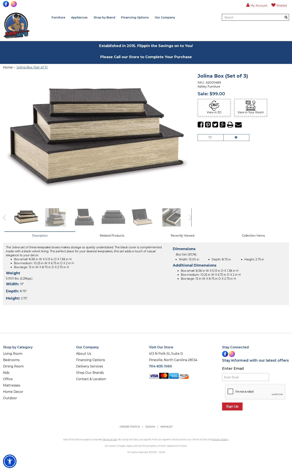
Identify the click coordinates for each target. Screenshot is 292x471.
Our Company (165, 17)
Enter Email (233, 368)
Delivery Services (89, 366)
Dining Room (13, 366)
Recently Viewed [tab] (182, 235)
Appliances (79, 17)
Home (8, 67)
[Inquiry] (236, 137)
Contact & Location (91, 379)
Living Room (12, 353)
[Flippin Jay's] (16, 25)
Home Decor (13, 392)
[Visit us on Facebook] (6, 4)
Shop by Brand (104, 17)
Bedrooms (11, 360)
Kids (6, 373)
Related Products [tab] (112, 235)
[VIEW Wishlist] (210, 137)
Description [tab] (40, 235)
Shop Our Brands (90, 373)
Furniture (58, 17)
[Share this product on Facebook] (200, 124)
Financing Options (135, 17)
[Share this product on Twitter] (215, 124)
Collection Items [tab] (253, 235)
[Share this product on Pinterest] (208, 124)
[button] (256, 5)
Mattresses (11, 385)
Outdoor (10, 398)
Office (8, 379)
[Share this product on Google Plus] (222, 124)
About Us (83, 353)
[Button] (286, 17)
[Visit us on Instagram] (14, 4)
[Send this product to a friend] (238, 124)
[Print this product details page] (230, 124)
